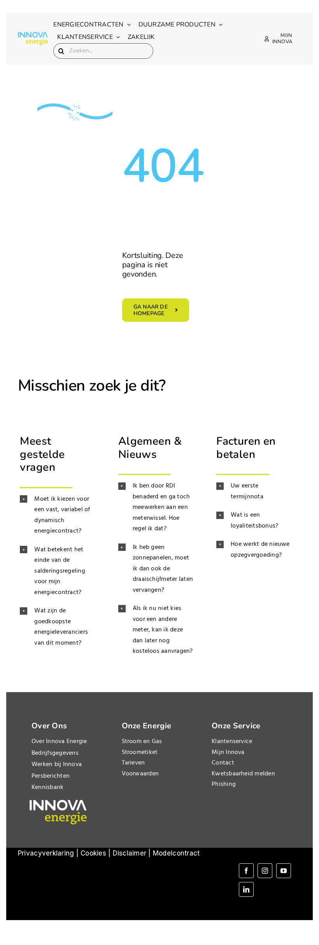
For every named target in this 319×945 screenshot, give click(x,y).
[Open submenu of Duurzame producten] (219, 24)
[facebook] (246, 870)
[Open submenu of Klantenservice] (116, 37)
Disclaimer (130, 853)
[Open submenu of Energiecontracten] (127, 24)
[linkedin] (246, 889)
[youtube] (283, 870)
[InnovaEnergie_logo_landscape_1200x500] (33, 35)
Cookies (93, 853)
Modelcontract (176, 853)
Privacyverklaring (46, 853)
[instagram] (265, 870)
